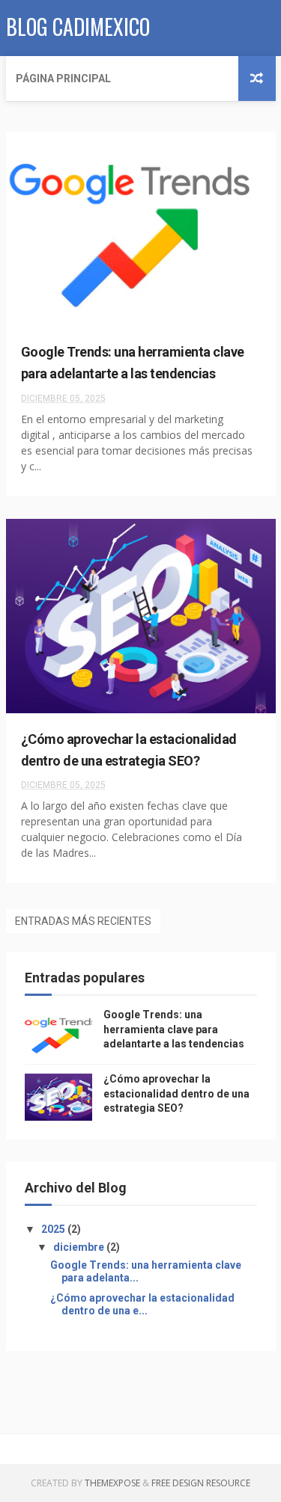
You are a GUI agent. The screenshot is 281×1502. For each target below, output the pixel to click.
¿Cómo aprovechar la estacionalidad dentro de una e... (142, 1304)
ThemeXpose (112, 1483)
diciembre (79, 1247)
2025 (54, 1229)
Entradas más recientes (83, 921)
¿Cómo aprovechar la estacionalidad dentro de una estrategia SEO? (176, 1093)
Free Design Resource (200, 1483)
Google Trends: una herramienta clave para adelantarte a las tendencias (173, 1029)
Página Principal (63, 78)
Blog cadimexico (78, 26)
